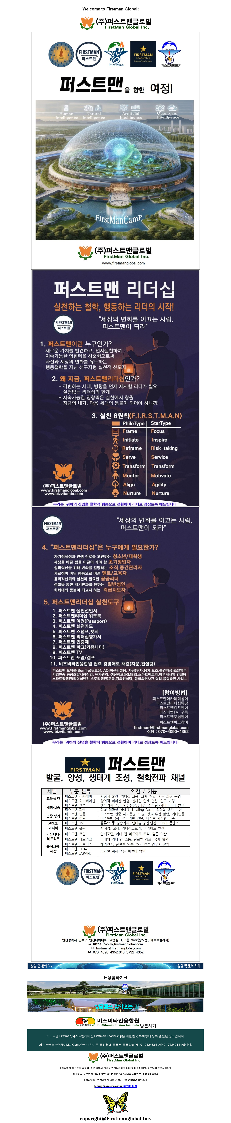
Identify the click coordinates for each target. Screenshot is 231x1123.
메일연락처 (115, 1086)
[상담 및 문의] (115, 967)
